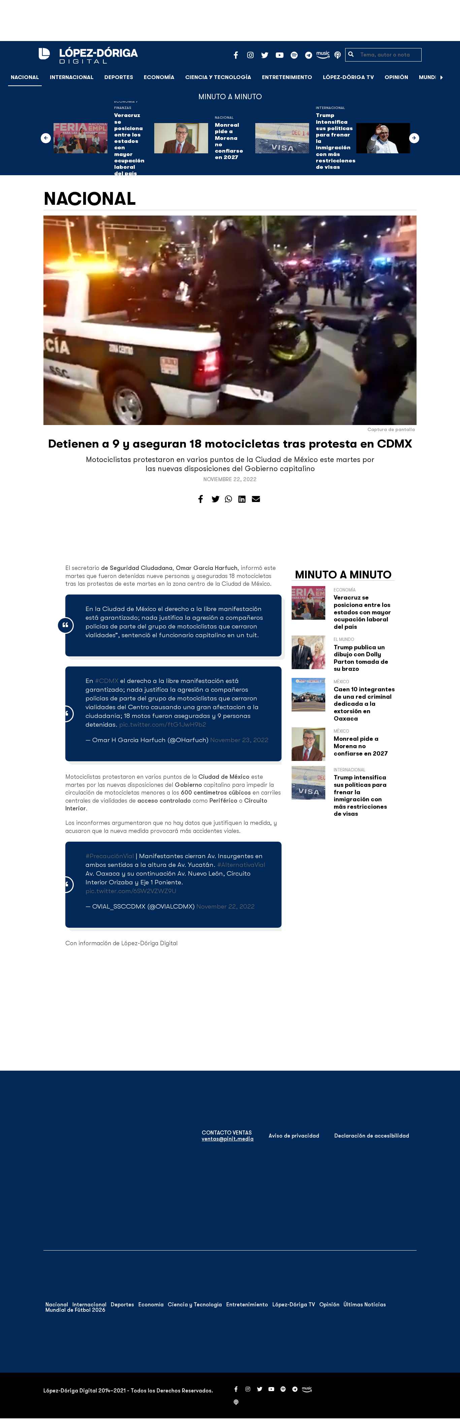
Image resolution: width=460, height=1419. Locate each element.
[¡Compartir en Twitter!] (215, 499)
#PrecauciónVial (110, 856)
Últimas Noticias (364, 1304)
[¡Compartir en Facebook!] (200, 499)
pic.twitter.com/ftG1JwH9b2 (162, 724)
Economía (159, 77)
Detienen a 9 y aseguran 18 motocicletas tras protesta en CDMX (230, 444)
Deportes (118, 77)
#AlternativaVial (241, 865)
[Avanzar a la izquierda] (46, 138)
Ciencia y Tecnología (218, 77)
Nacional (25, 77)
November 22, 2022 (225, 906)
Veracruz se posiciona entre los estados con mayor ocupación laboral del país (129, 144)
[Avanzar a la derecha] (441, 77)
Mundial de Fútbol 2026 (75, 1310)
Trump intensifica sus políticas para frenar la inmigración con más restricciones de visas (336, 141)
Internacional (72, 77)
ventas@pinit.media (228, 1139)
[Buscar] (451, 77)
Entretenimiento (287, 77)
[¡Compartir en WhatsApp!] (228, 499)
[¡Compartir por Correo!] (256, 499)
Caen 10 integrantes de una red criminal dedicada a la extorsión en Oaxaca (364, 704)
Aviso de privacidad (294, 1136)
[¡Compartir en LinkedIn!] (241, 499)
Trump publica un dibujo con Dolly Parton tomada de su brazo (361, 658)
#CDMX (107, 681)
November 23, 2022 (239, 740)
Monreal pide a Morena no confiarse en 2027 (229, 141)
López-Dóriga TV (348, 77)
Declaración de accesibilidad (371, 1136)
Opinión (396, 77)
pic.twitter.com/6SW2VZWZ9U (131, 891)
